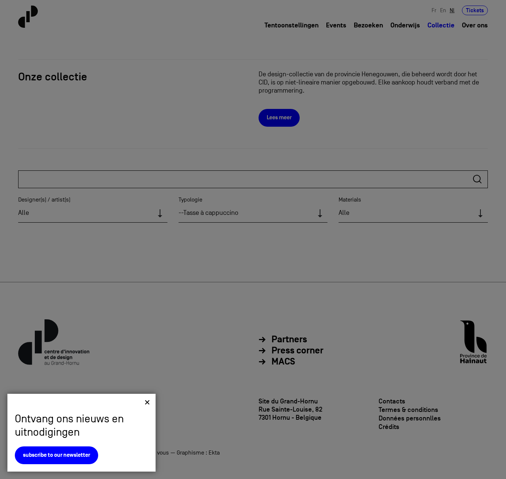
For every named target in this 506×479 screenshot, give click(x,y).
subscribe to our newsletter (56, 455)
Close (147, 402)
